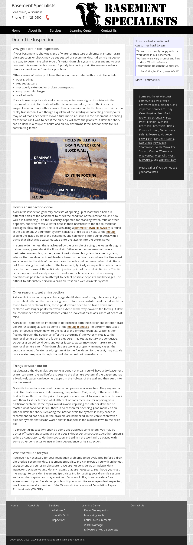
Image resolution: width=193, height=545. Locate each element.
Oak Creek (145, 142)
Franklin (151, 122)
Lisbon (154, 130)
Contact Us (109, 30)
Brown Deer (146, 117)
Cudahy (160, 117)
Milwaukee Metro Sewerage (101, 529)
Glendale (163, 122)
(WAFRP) (37, 489)
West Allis (161, 155)
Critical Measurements (97, 520)
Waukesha (165, 151)
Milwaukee (152, 134)
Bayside (151, 113)
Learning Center (81, 30)
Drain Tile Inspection (96, 510)
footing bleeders (78, 326)
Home (16, 30)
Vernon (153, 151)
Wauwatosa (146, 155)
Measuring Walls (94, 515)
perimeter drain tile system (92, 228)
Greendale (145, 126)
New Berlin (145, 138)
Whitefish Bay (167, 159)
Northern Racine (164, 138)
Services (55, 30)
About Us (35, 30)
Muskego (166, 134)
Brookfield (163, 113)
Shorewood (146, 147)
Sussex (143, 151)
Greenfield (159, 126)
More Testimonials (147, 80)
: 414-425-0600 (26, 17)
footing (111, 231)
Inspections (59, 520)
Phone (16, 17)
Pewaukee (159, 142)
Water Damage (93, 525)
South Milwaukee (165, 147)
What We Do (59, 510)
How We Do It (60, 515)
